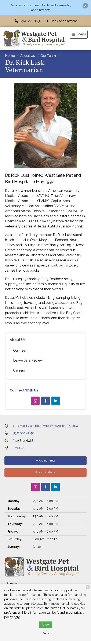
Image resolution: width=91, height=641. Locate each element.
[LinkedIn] (55, 401)
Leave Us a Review (28, 360)
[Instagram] (35, 401)
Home (10, 56)
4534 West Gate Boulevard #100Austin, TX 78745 (46, 426)
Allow (46, 624)
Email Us (19, 448)
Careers (19, 370)
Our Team (48, 56)
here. (17, 617)
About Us (27, 56)
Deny (45, 633)
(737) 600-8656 (23, 433)
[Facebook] (45, 401)
